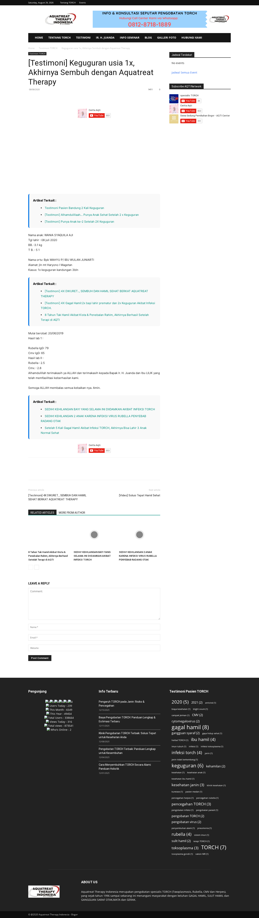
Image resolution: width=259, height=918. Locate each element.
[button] (228, 2)
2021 (196, 703)
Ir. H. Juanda (105, 37)
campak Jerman (180, 715)
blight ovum (200, 709)
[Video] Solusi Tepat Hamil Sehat (139, 495)
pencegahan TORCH (191, 804)
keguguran (187, 766)
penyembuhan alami (183, 828)
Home (39, 37)
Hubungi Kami (191, 37)
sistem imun (201, 835)
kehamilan (215, 766)
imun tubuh (179, 746)
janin (209, 753)
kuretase (177, 791)
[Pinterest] (49, 98)
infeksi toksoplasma (212, 746)
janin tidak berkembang (185, 759)
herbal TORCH (180, 740)
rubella (182, 834)
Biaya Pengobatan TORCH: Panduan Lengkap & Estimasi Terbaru (127, 719)
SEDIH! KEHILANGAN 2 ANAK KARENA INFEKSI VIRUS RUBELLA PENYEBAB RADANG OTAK (138, 556)
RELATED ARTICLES (42, 512)
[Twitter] (41, 98)
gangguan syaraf (186, 733)
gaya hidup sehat (212, 733)
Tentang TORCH (68, 2)
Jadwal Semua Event (184, 72)
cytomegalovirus (186, 721)
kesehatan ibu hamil (183, 778)
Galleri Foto (166, 37)
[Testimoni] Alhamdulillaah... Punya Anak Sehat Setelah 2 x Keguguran (92, 215)
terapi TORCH (201, 841)
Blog (148, 37)
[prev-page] (30, 567)
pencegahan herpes (183, 798)
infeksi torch (187, 752)
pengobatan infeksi (182, 810)
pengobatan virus (186, 822)
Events (82, 2)
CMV (197, 715)
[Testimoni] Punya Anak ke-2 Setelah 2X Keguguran (79, 221)
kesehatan (178, 772)
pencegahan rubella (207, 798)
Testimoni (83, 37)
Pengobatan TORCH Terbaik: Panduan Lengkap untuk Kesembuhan (127, 750)
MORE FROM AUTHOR (72, 512)
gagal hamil (190, 727)
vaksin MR (201, 854)
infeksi (193, 746)
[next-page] (36, 567)
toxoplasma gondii (182, 854)
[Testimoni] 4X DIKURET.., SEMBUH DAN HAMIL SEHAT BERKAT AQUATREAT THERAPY (57, 497)
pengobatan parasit (207, 810)
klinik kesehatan (216, 785)
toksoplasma (185, 848)
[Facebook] (32, 98)
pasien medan (193, 791)
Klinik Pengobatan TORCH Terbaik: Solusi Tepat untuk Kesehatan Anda (127, 735)
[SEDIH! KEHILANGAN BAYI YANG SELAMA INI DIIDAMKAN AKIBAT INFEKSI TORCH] (94, 534)
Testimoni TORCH (48, 48)
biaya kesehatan (181, 709)
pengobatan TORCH (188, 816)
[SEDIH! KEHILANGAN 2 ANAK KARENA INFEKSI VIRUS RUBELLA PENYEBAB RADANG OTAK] (139, 534)
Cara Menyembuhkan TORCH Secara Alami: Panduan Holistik (125, 766)
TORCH (213, 847)
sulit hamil (181, 841)
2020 (180, 702)
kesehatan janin (188, 785)
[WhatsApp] (58, 98)
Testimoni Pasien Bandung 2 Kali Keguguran (74, 208)
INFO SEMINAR (129, 37)
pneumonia (204, 828)
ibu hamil (203, 739)
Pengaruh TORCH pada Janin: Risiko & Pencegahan (121, 703)
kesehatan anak (196, 772)
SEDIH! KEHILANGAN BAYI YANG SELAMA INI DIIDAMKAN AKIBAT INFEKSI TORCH (100, 409)
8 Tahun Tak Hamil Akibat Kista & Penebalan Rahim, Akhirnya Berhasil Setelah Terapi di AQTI (48, 556)
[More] (67, 98)
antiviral (210, 702)
